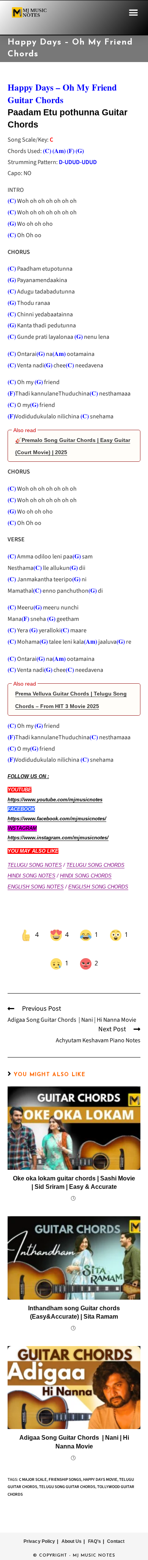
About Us (71, 1530)
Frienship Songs (65, 1468)
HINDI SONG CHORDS (86, 876)
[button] (133, 12)
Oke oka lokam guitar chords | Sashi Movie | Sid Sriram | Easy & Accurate (74, 1171)
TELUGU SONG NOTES (35, 865)
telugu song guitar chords (67, 1476)
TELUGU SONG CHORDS (95, 865)
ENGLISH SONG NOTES (36, 887)
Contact (115, 1530)
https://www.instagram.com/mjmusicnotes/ (58, 838)
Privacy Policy (39, 1530)
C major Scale (33, 1468)
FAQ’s (94, 1530)
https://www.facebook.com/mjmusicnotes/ (57, 818)
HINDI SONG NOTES (31, 876)
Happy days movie (100, 1468)
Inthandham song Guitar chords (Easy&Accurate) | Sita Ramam (74, 1301)
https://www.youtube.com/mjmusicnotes (55, 799)
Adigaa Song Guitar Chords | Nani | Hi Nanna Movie (74, 1431)
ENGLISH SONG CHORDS (98, 887)
